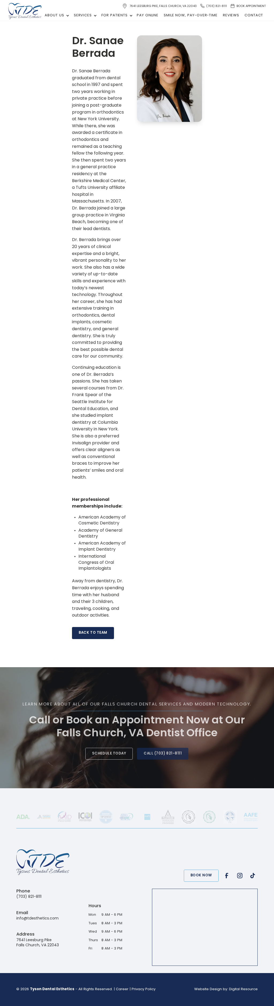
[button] (55, 15)
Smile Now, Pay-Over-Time (191, 15)
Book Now (201, 875)
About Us (54, 15)
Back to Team (93, 633)
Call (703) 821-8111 (163, 753)
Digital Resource (243, 989)
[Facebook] (227, 876)
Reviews (231, 15)
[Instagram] (240, 876)
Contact (254, 15)
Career (122, 989)
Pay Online (147, 15)
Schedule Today (109, 753)
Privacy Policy (143, 989)
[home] (25, 11)
